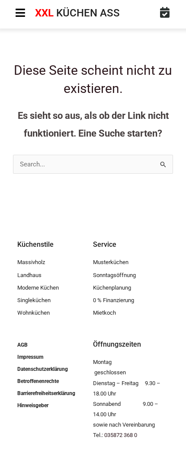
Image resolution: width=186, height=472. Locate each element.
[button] (20, 13)
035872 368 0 (120, 435)
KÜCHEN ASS (77, 13)
